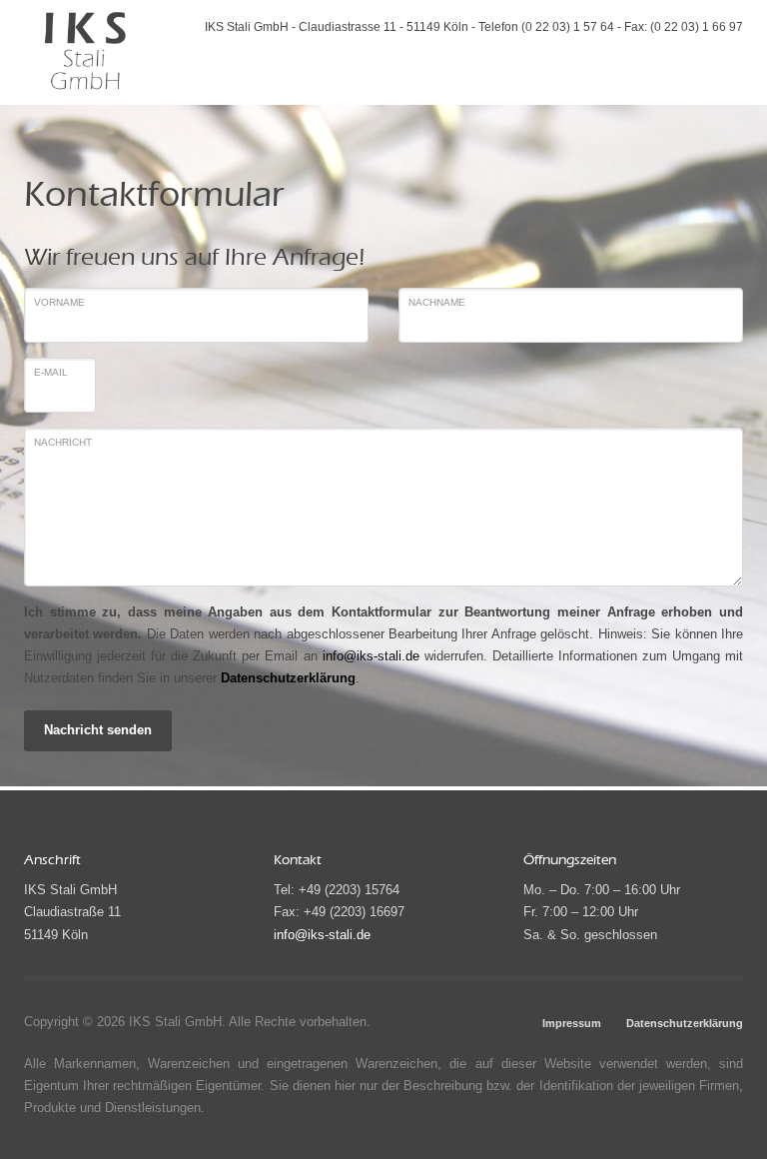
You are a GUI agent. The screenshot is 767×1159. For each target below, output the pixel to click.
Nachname (436, 302)
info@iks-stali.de (371, 655)
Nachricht (63, 442)
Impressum (571, 1023)
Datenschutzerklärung (288, 677)
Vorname (59, 302)
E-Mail (51, 372)
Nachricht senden (98, 729)
